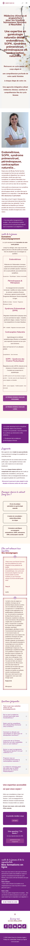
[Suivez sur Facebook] (6, 926)
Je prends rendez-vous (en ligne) (15, 408)
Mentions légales (21, 937)
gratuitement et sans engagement (15, 840)
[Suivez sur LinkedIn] (15, 926)
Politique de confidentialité (9, 939)
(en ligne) (15, 820)
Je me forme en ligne (10, 902)
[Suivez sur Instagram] (10, 926)
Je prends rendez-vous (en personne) (15, 398)
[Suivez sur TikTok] (24, 926)
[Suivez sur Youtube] (20, 926)
